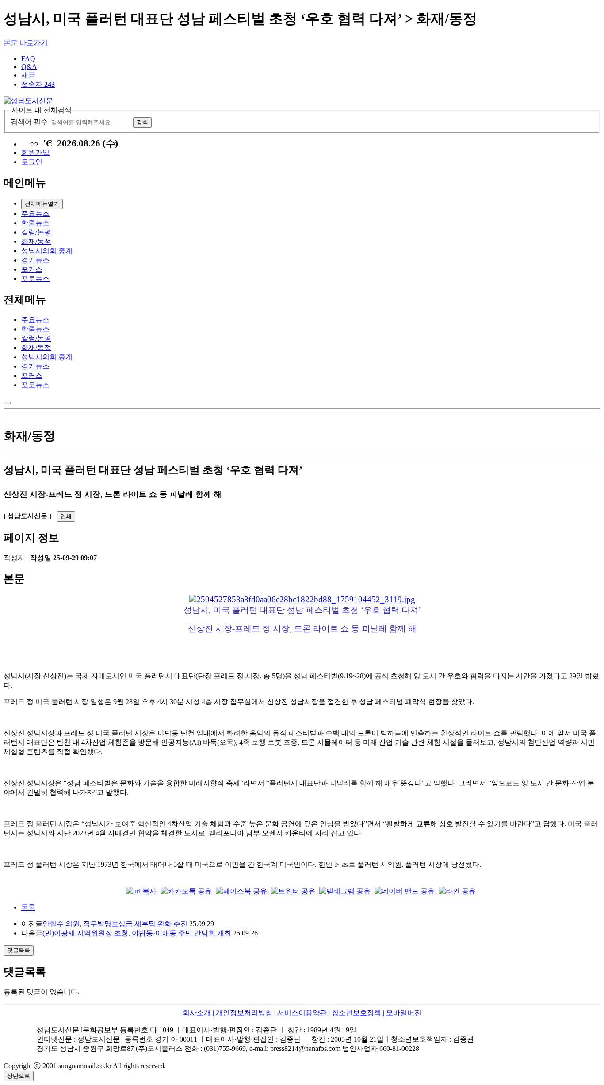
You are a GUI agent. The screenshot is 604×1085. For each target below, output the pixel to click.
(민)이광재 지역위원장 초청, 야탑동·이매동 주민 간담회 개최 (136, 933)
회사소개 (197, 1012)
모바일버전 (403, 1012)
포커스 (31, 269)
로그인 (31, 161)
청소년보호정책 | (358, 1012)
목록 (28, 907)
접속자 (38, 84)
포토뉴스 (35, 278)
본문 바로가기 (26, 42)
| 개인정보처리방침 (241, 1012)
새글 (28, 75)
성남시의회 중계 (47, 250)
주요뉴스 (35, 213)
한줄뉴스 (35, 223)
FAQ (28, 58)
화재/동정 (36, 241)
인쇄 (66, 516)
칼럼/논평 (36, 232)
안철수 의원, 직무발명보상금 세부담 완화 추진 (114, 923)
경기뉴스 (35, 260)
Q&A (29, 66)
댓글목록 (18, 950)
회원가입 (35, 152)
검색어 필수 (29, 122)
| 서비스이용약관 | (301, 1012)
